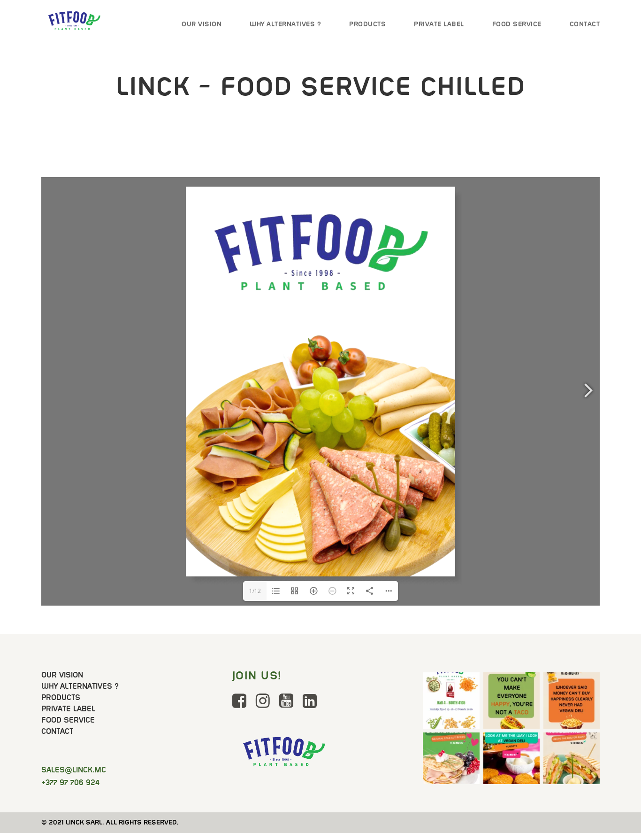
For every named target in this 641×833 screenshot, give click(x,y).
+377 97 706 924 (70, 782)
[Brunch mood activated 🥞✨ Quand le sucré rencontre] (451, 760)
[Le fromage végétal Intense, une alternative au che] (571, 700)
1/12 (255, 591)
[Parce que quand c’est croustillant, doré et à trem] (511, 760)
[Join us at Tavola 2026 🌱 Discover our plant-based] (451, 700)
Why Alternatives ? (285, 24)
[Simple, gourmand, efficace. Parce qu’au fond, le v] (571, 760)
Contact (585, 24)
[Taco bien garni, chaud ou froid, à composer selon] (511, 700)
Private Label (439, 24)
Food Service (517, 24)
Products (367, 24)
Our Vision (201, 24)
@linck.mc (73, 770)
